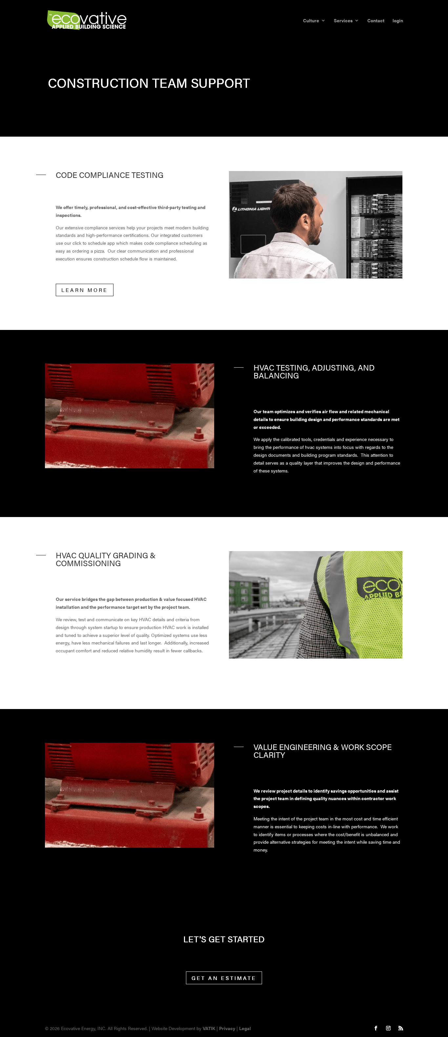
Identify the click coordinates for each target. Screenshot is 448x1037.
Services (343, 21)
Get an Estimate (224, 978)
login (398, 21)
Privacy (227, 1028)
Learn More (84, 290)
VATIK (209, 1028)
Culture (311, 21)
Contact (375, 21)
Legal (245, 1028)
